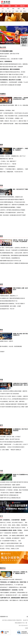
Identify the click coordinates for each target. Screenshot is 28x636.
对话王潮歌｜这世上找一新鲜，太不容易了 (10, 436)
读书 (1, 425)
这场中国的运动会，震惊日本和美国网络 (10, 69)
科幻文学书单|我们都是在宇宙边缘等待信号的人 (11, 442)
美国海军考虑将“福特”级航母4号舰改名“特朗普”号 (12, 199)
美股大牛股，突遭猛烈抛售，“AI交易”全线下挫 (11, 171)
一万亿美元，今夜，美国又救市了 (8, 161)
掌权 (26, 522)
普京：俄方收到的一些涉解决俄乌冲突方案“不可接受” (13, 215)
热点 (1, 47)
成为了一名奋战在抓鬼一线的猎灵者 (8, 533)
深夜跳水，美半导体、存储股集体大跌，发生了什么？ (13, 156)
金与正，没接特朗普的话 (6, 61)
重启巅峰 (23, 520)
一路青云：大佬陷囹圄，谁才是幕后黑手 (10, 538)
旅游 (1, 236)
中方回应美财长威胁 (6, 51)
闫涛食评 (2, 351)
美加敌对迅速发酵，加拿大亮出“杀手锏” (9, 53)
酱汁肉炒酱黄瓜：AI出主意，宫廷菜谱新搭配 (11, 346)
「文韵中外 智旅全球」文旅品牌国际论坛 (10, 258)
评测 (1, 380)
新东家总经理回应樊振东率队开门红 (8, 301)
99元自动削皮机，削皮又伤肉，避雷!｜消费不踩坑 (12, 401)
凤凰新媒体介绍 (4, 616)
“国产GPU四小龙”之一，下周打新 (8, 164)
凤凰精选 (3, 94)
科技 (16, 6)
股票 (19, 8)
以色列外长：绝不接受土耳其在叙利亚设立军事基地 (12, 210)
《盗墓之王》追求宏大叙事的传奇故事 (9, 543)
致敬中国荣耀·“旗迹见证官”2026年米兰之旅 (10, 260)
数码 (24, 8)
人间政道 (20, 533)
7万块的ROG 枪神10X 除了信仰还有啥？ (10, 393)
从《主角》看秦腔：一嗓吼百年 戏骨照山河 (10, 449)
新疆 (21, 11)
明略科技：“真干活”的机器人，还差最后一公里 (11, 118)
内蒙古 (17, 11)
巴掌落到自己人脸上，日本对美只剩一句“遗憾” (11, 59)
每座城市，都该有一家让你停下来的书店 (10, 439)
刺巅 (21, 543)
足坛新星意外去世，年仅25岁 (7, 308)
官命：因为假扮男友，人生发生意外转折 (10, 520)
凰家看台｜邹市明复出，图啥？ (8, 42)
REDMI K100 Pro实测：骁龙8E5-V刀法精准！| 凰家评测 (14, 396)
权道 (19, 540)
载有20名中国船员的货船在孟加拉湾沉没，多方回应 (12, 72)
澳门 (3, 11)
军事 (1, 185)
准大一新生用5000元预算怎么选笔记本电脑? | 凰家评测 (13, 391)
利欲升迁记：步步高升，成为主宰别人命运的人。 (12, 522)
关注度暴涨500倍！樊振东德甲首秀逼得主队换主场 (12, 298)
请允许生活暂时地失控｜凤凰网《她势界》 (10, 484)
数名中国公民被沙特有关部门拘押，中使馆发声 (11, 66)
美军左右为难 (3, 56)
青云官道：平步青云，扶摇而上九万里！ (10, 548)
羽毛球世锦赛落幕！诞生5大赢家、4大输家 (10, 306)
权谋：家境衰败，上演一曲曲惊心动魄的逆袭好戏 (12, 535)
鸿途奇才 (23, 538)
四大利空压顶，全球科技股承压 (7, 166)
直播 (3, 8)
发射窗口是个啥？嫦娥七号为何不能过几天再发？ (12, 74)
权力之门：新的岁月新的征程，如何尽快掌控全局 (12, 546)
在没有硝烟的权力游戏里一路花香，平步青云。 (11, 530)
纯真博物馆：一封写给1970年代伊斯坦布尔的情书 (12, 447)
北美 (9, 11)
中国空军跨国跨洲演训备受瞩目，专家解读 (10, 207)
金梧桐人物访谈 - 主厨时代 (6, 341)
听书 (1, 516)
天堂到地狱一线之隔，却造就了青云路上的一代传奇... (13, 527)
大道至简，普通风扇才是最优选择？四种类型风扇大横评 (13, 404)
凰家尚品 (3, 568)
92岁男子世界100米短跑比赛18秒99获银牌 (10, 85)
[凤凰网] (5, 3)
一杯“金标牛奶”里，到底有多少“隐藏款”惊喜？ (11, 492)
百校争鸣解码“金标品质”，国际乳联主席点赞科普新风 (13, 487)
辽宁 (13, 11)
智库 (13, 8)
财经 (9, 6)
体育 (1, 284)
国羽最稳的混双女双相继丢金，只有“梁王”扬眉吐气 (12, 303)
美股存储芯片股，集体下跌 (6, 158)
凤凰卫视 (22, 6)
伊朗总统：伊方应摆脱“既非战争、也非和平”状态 (12, 212)
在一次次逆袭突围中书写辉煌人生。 (8, 540)
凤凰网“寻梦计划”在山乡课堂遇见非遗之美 (10, 497)
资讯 (3, 6)
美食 (1, 330)
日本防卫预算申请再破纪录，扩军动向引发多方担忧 (12, 202)
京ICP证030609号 (23, 625)
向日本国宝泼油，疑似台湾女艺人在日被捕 (10, 79)
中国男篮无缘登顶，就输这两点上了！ (9, 295)
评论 (8, 8)
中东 (6, 11)
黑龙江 (24, 11)
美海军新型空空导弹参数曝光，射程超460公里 (11, 197)
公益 (1, 471)
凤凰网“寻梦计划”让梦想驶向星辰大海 (9, 495)
